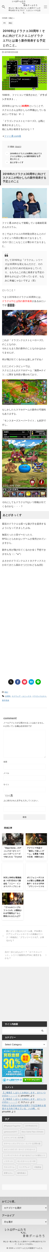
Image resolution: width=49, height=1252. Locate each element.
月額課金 (37, 1167)
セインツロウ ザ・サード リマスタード (19, 1149)
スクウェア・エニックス (21, 696)
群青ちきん (8, 1173)
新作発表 (5, 700)
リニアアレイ (24, 1167)
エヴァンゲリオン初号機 (13, 1137)
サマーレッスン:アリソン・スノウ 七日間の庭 (22, 1143)
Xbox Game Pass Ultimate (32, 1132)
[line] (38, 682)
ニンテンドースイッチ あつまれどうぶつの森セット (24, 1155)
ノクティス (8, 1161)
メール (6, 773)
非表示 (18, 147)
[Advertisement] (24, 597)
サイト (6, 784)
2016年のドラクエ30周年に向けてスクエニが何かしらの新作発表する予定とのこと (26, 156)
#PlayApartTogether (12, 1126)
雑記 (6, 692)
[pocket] (24, 682)
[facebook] (17, 682)
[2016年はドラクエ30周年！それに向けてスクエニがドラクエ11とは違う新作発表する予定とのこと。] (31, 682)
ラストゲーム (9, 1167)
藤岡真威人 (21, 1173)
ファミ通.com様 (12, 136)
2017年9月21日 (31, 1126)
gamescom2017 (10, 1132)
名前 (5, 762)
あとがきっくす (16, 162)
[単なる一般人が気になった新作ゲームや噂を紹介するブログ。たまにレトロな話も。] (24, 4)
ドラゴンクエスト (39, 696)
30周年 (8, 696)
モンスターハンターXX (26, 1161)
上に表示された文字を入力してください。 (21, 800)
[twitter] (11, 682)
